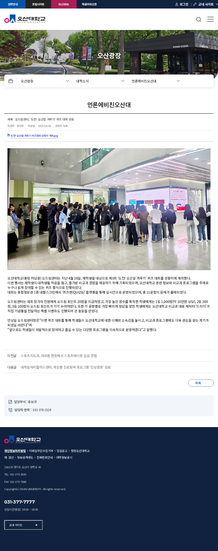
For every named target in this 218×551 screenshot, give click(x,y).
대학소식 (82, 80)
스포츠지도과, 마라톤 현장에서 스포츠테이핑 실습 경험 (59, 355)
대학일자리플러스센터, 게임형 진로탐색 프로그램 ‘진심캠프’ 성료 (66, 367)
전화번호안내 (45, 457)
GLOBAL (63, 4)
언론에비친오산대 (144, 80)
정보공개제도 (25, 457)
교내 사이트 (206, 4)
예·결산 (9, 457)
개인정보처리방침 (15, 451)
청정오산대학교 (80, 451)
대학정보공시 (64, 457)
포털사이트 (38, 4)
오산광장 (27, 80)
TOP (201, 538)
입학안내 (13, 4)
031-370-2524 (42, 410)
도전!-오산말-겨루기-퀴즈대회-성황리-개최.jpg (34, 135)
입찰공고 (62, 451)
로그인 (184, 4)
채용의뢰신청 (89, 4)
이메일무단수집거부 (41, 451)
